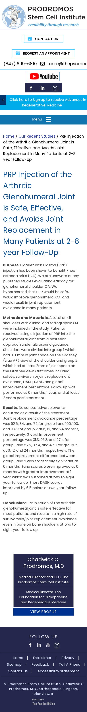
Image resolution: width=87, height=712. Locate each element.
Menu (37, 119)
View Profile (43, 611)
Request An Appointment (46, 53)
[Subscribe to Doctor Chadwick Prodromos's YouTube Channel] (48, 644)
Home (8, 136)
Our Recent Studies (37, 136)
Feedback (40, 664)
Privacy (67, 657)
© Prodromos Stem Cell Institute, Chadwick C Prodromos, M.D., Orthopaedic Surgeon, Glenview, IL (44, 689)
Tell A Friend (69, 664)
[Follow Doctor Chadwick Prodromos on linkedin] (42, 88)
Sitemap (14, 664)
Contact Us (46, 39)
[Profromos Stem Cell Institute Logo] (43, 16)
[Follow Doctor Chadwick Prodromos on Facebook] (30, 88)
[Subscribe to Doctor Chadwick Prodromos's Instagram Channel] (55, 88)
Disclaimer (42, 657)
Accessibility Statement (58, 671)
